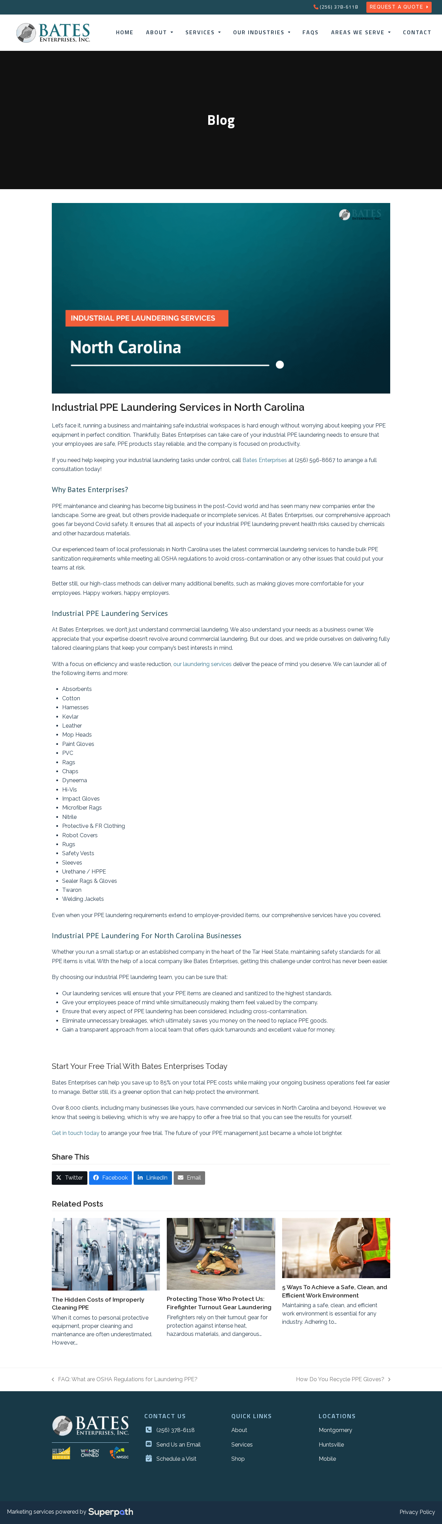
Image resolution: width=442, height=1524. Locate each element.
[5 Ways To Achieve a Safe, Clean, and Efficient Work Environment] (336, 1248)
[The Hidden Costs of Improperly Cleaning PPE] (106, 1254)
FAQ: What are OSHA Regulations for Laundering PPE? (125, 1380)
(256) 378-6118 (339, 6)
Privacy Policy (417, 1512)
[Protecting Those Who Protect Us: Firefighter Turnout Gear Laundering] (221, 1254)
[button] (69, 1178)
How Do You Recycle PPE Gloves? (340, 1380)
